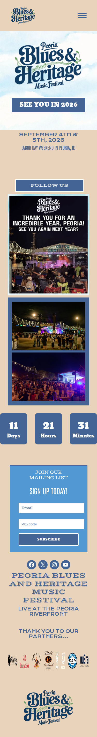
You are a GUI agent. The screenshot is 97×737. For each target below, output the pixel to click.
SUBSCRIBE (48, 539)
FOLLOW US (32, 120)
